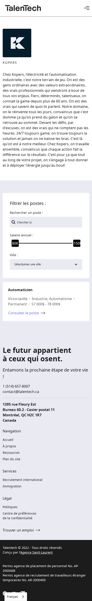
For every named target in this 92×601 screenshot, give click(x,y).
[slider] (15, 243)
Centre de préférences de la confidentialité (19, 515)
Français (12, 597)
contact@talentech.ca (21, 391)
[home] (23, 8)
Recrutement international (22, 480)
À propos (9, 446)
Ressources (11, 452)
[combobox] (15, 596)
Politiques (10, 507)
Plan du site (11, 459)
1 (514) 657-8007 (16, 386)
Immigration (12, 486)
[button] (86, 8)
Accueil (8, 439)
